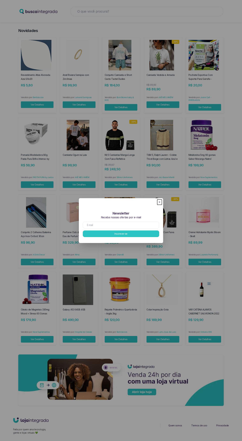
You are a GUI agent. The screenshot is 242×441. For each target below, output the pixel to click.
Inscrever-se (121, 233)
